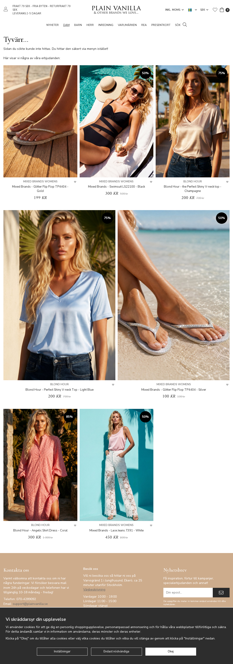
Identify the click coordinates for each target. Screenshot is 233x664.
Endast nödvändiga (116, 651)
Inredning (105, 25)
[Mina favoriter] (215, 10)
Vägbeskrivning (94, 589)
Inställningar (62, 651)
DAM (66, 25)
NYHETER (52, 25)
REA (144, 25)
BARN (78, 25)
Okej (171, 651)
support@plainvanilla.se (30, 604)
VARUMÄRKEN (127, 25)
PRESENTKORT (160, 25)
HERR (90, 25)
